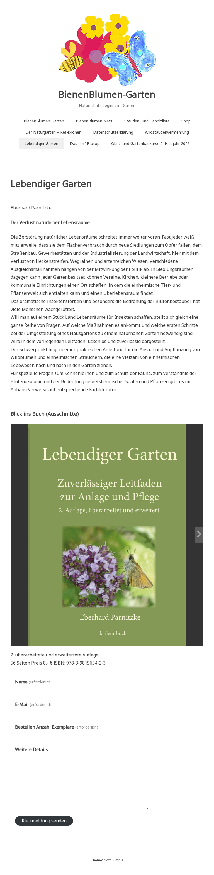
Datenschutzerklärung (113, 132)
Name (33, 682)
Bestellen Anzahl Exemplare (56, 727)
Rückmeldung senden (44, 821)
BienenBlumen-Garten (107, 94)
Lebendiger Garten (41, 143)
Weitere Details (31, 749)
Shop (186, 121)
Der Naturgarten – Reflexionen (53, 132)
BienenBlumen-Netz (94, 121)
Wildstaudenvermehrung (167, 132)
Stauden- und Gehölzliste (147, 121)
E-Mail (33, 704)
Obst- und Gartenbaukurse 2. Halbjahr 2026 (150, 143)
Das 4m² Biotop (84, 143)
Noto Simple (113, 860)
